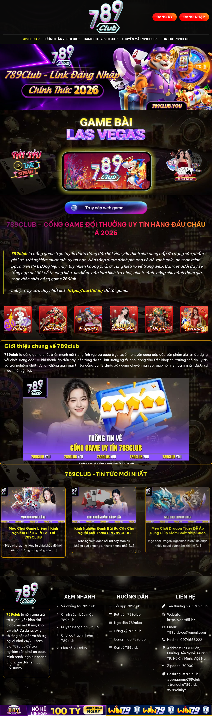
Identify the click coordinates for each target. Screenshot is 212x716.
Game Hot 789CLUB (99, 39)
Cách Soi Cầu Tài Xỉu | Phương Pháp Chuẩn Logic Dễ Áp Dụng (44, 530)
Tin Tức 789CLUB (175, 39)
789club (19, 253)
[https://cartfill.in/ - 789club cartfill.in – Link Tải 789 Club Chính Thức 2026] (106, 17)
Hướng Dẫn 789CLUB (60, 39)
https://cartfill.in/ (85, 290)
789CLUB (30, 39)
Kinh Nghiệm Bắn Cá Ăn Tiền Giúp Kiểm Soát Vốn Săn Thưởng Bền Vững (128, 533)
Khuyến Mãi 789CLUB (138, 39)
